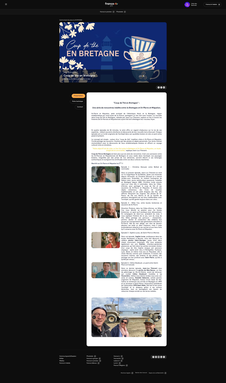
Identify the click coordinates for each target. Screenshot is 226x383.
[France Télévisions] (111, 4)
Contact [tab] (80, 107)
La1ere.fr (117, 361)
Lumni (116, 363)
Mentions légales (125, 373)
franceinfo (117, 358)
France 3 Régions (119, 365)
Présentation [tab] (78, 96)
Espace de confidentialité (156, 373)
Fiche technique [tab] (77, 101)
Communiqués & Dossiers (67, 356)
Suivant (159, 317)
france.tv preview (106, 12)
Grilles (61, 358)
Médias (61, 361)
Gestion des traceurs (141, 372)
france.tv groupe (92, 358)
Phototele (119, 12)
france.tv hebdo (211, 4)
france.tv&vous (92, 363)
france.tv (117, 356)
